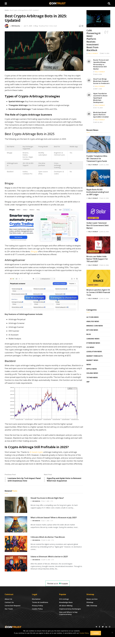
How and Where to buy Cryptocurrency (68, 613)
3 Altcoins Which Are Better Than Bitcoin (48, 537)
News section (91, 599)
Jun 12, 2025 (46, 560)
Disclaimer (36, 599)
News (88, 364)
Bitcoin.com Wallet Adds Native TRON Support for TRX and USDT (97, 259)
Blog (36, 26)
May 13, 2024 (105, 53)
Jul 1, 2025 (46, 520)
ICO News (90, 347)
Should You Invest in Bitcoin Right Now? (47, 498)
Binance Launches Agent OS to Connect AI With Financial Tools (98, 292)
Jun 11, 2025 (28, 26)
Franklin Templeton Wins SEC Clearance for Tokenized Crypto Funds (96, 158)
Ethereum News (93, 343)
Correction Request (12, 606)
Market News (93, 151)
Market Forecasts (94, 356)
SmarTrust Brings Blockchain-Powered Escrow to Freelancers (101, 81)
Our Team (9, 609)
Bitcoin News (93, 251)
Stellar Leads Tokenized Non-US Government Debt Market (97, 225)
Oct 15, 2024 (98, 108)
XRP (88, 382)
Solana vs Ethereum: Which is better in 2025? (49, 556)
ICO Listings (64, 599)
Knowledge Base (66, 602)
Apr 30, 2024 (98, 122)
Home (7, 10)
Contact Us (9, 602)
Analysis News (92, 321)
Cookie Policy (37, 609)
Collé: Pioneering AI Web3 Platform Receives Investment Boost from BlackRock (93, 40)
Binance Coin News (94, 326)
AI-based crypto (36, 452)
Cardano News (92, 339)
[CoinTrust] (13, 627)
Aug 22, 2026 (105, 165)
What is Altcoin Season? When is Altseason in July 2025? (54, 517)
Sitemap (89, 602)
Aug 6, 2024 (98, 74)
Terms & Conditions (40, 602)
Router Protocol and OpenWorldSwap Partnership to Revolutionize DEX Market (101, 64)
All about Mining (65, 606)
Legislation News (94, 351)
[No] (112, 632)
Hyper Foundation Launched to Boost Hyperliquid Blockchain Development (100, 97)
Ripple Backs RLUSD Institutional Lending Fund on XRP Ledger (97, 192)
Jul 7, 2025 (46, 501)
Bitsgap (34, 251)
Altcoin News (92, 317)
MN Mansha (16, 26)
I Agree (96, 633)
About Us (8, 599)
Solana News (92, 373)
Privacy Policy (37, 606)
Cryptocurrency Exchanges (70, 609)
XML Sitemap (91, 606)
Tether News (92, 377)
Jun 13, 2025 (46, 540)
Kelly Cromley (93, 53)
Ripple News (91, 369)
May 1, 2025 (98, 89)
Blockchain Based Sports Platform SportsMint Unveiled (101, 114)
